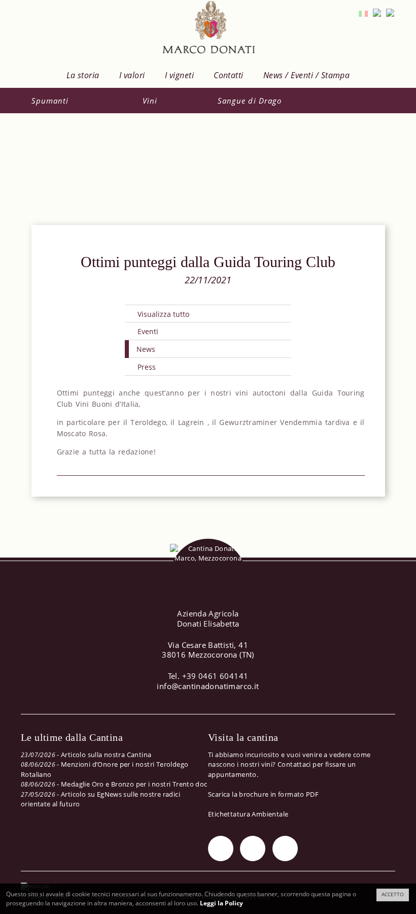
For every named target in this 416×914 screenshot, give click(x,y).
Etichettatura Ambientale (248, 814)
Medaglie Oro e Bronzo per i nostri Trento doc (134, 784)
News (145, 349)
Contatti (229, 75)
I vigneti (179, 75)
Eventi (147, 331)
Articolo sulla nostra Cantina (106, 754)
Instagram (285, 848)
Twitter (220, 848)
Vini (150, 100)
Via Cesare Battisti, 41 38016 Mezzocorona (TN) (208, 650)
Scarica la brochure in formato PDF (263, 794)
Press (146, 367)
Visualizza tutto (163, 314)
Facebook (252, 848)
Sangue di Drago (250, 100)
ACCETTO (393, 894)
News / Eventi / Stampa (306, 75)
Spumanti (49, 100)
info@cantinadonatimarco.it (208, 686)
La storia (82, 75)
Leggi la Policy (221, 903)
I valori (132, 75)
